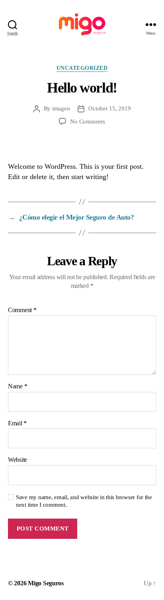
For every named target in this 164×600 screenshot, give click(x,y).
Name (17, 386)
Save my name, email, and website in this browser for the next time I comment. (84, 501)
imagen (61, 108)
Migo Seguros (46, 583)
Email (17, 423)
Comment (22, 310)
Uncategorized (82, 68)
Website (17, 459)
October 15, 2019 (109, 108)
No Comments (87, 121)
